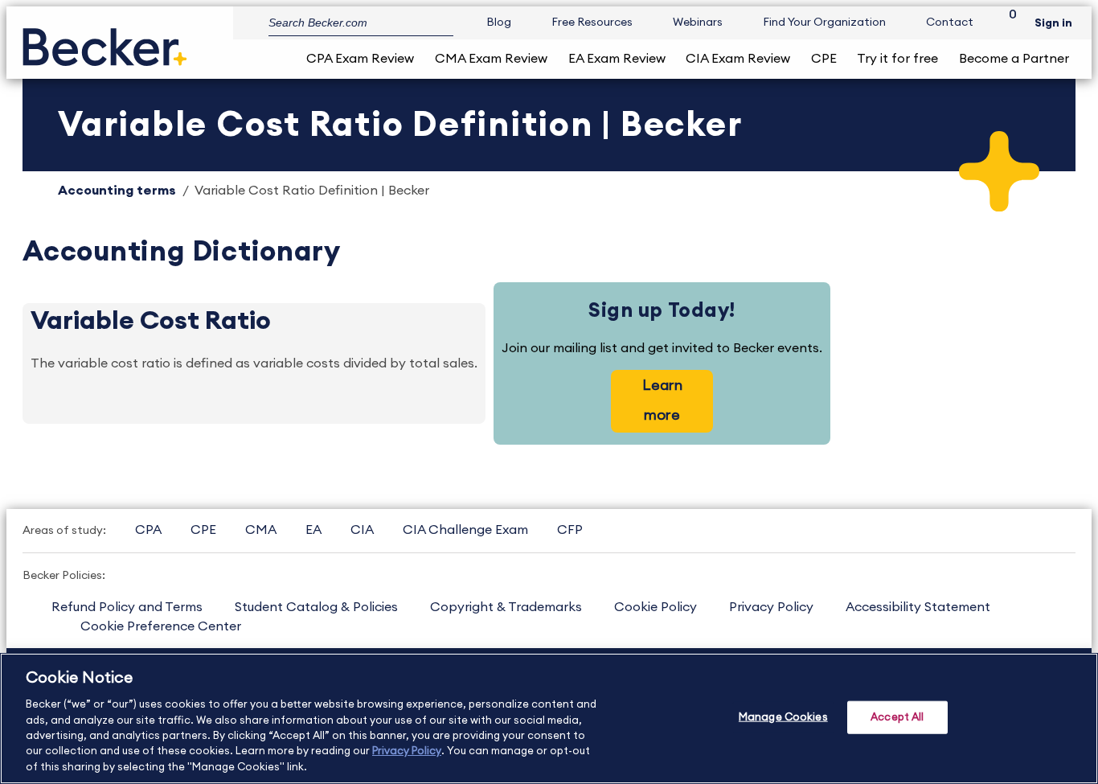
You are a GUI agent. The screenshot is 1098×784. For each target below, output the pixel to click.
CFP (570, 529)
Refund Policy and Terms (127, 607)
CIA (362, 529)
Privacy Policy (771, 607)
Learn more (662, 400)
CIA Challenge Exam (465, 529)
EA (313, 529)
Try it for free (897, 58)
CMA (261, 529)
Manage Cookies (783, 717)
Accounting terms (117, 190)
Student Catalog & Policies (316, 607)
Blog (498, 22)
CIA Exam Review (738, 58)
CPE (824, 58)
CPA (148, 529)
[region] (549, 718)
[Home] (105, 40)
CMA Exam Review (491, 58)
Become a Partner (1014, 58)
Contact (949, 22)
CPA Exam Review (360, 58)
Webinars (698, 22)
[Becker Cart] (1007, 22)
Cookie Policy (655, 607)
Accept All (897, 717)
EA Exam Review (617, 58)
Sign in (1053, 23)
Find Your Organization (824, 22)
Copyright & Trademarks (506, 607)
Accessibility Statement (918, 607)
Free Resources (592, 22)
